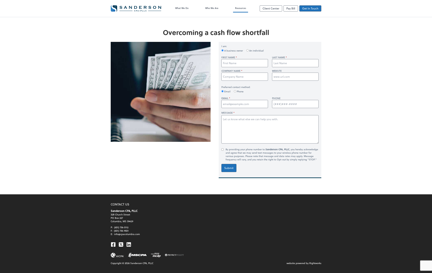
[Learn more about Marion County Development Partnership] (156, 255)
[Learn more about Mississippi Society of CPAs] (137, 255)
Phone (240, 91)
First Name (228, 57)
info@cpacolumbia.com (127, 234)
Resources (240, 8)
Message (227, 112)
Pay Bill (290, 8)
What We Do (181, 8)
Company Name (230, 71)
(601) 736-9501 (121, 230)
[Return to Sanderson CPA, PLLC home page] (136, 8)
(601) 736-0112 (121, 227)
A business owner (234, 50)
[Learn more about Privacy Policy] (174, 255)
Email (227, 91)
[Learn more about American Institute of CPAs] (117, 255)
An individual (256, 50)
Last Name (278, 57)
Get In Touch (310, 8)
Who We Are (211, 8)
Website (277, 71)
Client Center (271, 8)
